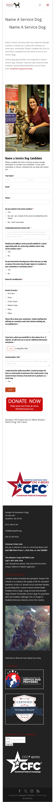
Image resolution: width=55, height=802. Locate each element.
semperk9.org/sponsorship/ (21, 68)
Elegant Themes (27, 795)
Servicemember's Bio (16, 357)
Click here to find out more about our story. (23, 658)
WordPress (27, 798)
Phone (11, 198)
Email (10, 187)
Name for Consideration (17, 279)
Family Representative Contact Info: (21, 228)
